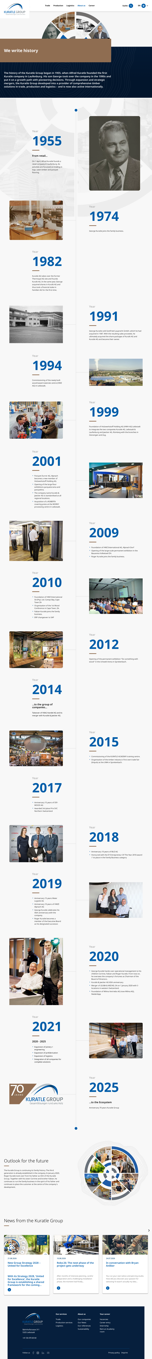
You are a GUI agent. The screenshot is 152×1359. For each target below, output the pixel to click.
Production (58, 5)
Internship (104, 1326)
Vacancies (104, 1319)
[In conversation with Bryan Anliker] (125, 1245)
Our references (84, 1326)
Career (92, 5)
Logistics (70, 5)
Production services (64, 1322)
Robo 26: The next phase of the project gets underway (75, 1264)
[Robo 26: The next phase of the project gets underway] (76, 1245)
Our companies (84, 1319)
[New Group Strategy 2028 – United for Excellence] (27, 1245)
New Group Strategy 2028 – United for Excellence (24, 1264)
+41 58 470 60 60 (29, 1338)
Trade (47, 5)
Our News (82, 1322)
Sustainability (83, 1329)
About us (81, 5)
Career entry (105, 1322)
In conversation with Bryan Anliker (122, 1264)
